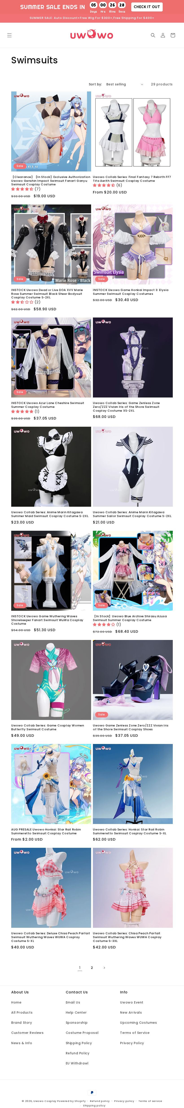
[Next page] (104, 968)
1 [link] (80, 967)
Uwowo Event (131, 1002)
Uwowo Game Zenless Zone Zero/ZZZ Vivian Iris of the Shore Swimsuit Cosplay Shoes (130, 727)
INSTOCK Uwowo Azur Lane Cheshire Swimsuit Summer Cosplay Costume (47, 405)
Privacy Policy (132, 1043)
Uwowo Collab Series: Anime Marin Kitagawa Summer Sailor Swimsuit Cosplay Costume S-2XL (132, 514)
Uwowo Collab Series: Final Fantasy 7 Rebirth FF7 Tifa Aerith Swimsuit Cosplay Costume (132, 179)
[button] (9, 35)
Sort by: (95, 84)
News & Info (21, 1043)
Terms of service (150, 1101)
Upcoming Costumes (138, 1022)
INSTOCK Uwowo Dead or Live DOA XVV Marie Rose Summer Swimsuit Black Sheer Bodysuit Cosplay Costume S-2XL (47, 294)
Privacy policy (124, 1101)
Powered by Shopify (71, 1101)
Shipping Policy (79, 1043)
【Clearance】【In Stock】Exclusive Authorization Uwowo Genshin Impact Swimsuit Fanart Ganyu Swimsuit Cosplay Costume (50, 181)
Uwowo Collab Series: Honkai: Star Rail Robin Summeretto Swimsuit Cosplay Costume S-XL (129, 831)
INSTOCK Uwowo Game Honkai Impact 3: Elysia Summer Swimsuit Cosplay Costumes (130, 292)
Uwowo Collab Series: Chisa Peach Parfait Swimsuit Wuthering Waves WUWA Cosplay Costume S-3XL (127, 937)
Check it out (147, 6)
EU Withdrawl (77, 1063)
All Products (22, 1012)
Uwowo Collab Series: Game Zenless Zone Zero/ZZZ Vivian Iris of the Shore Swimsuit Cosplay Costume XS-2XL (126, 407)
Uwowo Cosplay (44, 1101)
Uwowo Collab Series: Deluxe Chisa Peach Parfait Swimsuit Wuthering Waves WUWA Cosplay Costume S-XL (50, 937)
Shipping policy (94, 1105)
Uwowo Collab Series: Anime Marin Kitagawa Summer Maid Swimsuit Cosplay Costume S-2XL (49, 514)
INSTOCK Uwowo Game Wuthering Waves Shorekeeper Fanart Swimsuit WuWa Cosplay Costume (47, 620)
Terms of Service (135, 1032)
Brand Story (21, 1022)
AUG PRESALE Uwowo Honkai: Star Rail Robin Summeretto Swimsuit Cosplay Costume (46, 831)
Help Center (76, 1012)
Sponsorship (77, 1022)
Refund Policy (78, 1053)
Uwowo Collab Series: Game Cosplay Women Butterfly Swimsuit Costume (47, 727)
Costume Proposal (82, 1032)
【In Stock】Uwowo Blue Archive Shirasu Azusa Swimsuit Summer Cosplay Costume (130, 618)
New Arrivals (131, 1012)
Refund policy (100, 1101)
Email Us (73, 1002)
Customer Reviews (27, 1032)
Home (16, 1002)
